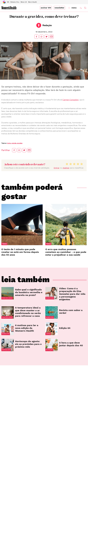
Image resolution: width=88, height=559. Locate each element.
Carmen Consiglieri (70, 100)
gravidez (19, 143)
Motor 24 (24, 2)
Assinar (66, 168)
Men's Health (32, 2)
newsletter (59, 8)
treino (9, 143)
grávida (14, 143)
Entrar (56, 168)
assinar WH (46, 8)
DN (8, 2)
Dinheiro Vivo (14, 2)
